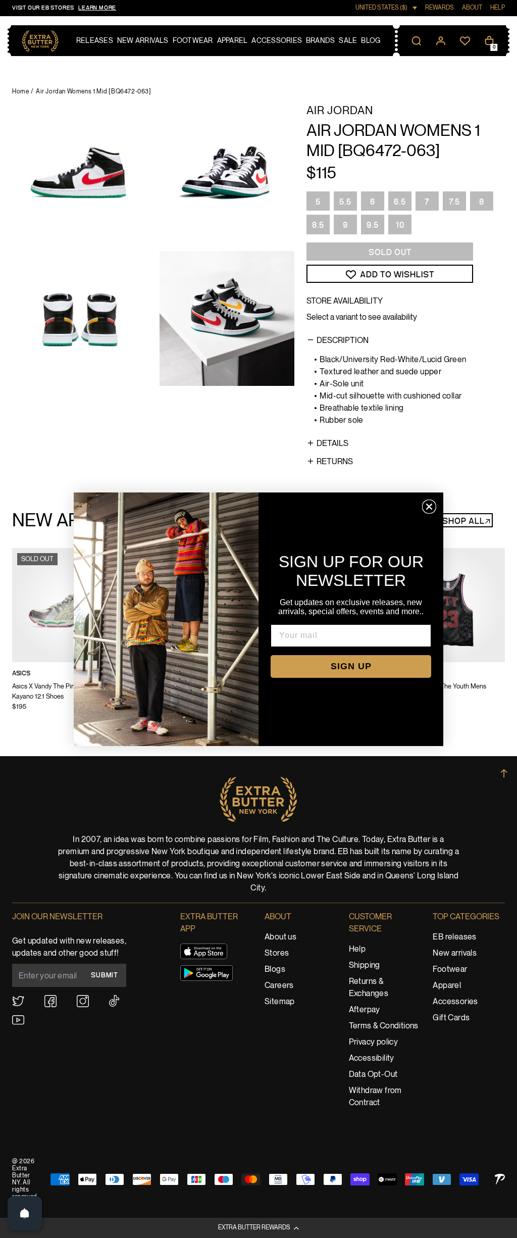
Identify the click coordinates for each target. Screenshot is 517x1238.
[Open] (25, 1213)
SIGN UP (351, 666)
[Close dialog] (429, 507)
